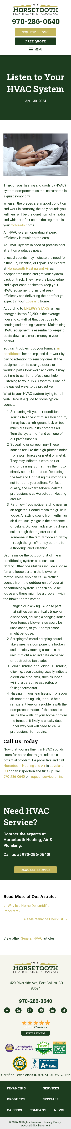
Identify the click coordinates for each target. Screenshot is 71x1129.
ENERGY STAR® (36, 308)
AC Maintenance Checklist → (45, 919)
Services (51, 1088)
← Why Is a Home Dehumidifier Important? (27, 908)
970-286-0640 (36, 21)
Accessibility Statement (35, 1125)
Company (38, 1110)
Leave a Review (35, 1033)
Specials (50, 1099)
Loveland (32, 301)
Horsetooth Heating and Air (28, 268)
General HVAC (31, 938)
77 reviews (40, 1027)
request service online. (47, 777)
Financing (16, 1088)
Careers (14, 1110)
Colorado (18, 225)
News (59, 1110)
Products (16, 1099)
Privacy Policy (52, 1122)
